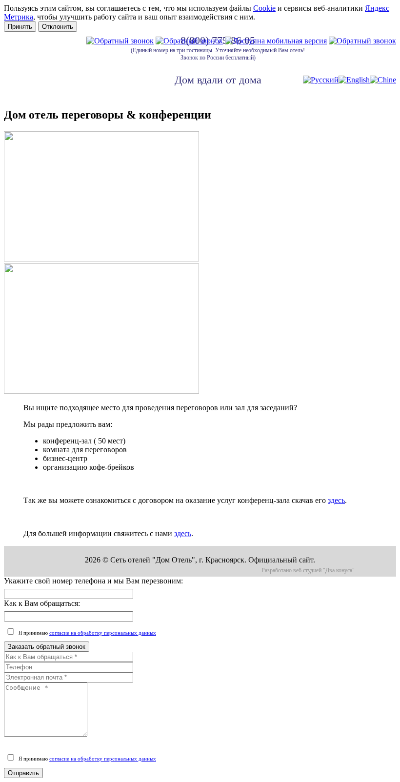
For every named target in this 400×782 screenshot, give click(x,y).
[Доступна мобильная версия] (276, 41)
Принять (20, 26)
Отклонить (57, 26)
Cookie (264, 8)
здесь (336, 500)
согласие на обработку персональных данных (102, 633)
